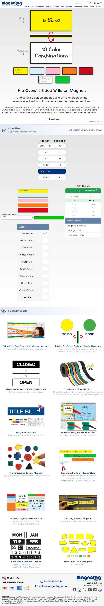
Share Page (54, 119)
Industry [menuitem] (59, 6)
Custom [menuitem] (99, 6)
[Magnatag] (89, 578)
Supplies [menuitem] (69, 6)
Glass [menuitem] (86, 6)
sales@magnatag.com (53, 586)
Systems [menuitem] (43, 6)
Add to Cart (90, 191)
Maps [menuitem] (92, 6)
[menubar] (63, 6)
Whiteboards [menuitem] (29, 6)
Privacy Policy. (16, 603)
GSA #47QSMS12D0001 (13, 582)
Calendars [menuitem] (78, 6)
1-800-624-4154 (53, 581)
